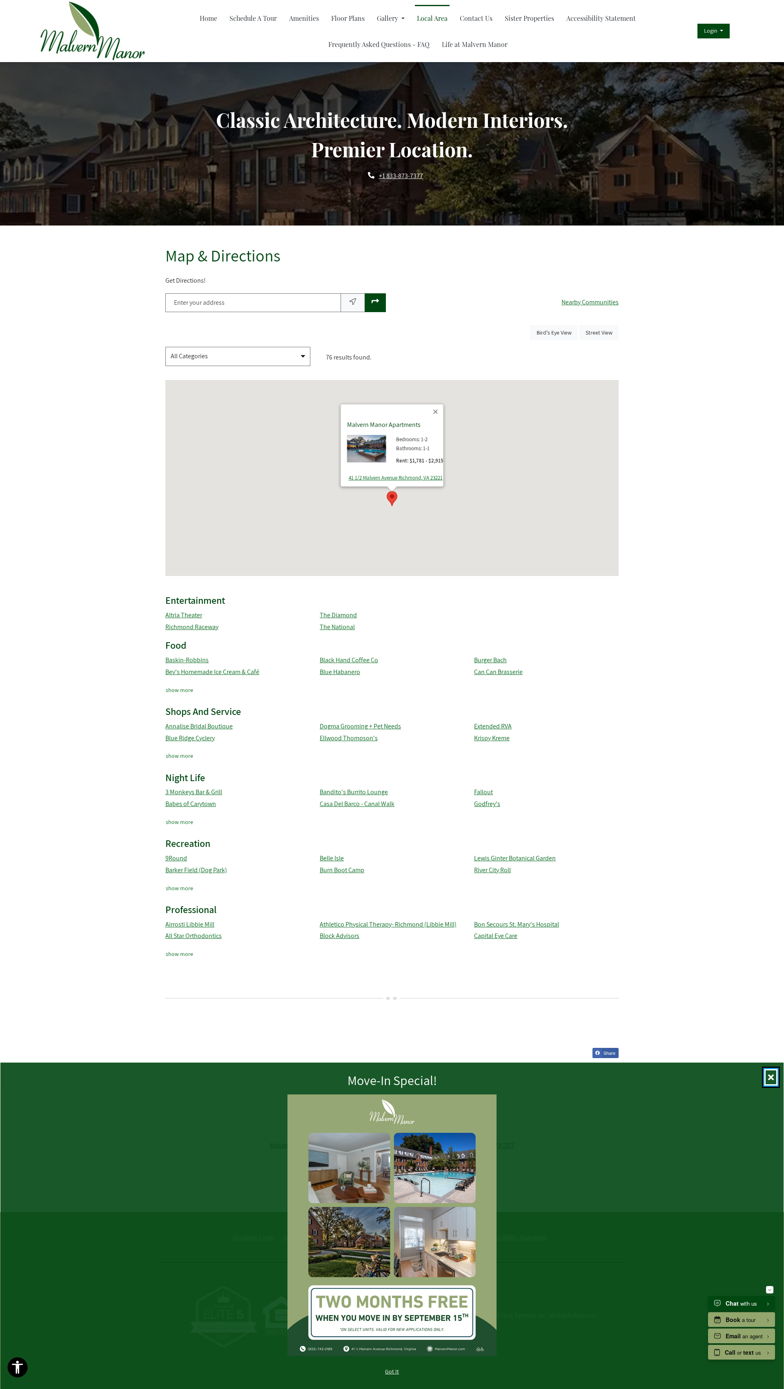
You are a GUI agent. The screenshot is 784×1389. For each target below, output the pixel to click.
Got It (392, 1371)
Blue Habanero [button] (340, 672)
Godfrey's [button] (487, 803)
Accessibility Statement (601, 18)
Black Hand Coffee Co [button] (349, 660)
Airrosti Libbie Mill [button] (189, 924)
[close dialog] (771, 1077)
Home (208, 18)
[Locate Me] (353, 303)
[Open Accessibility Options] (17, 1369)
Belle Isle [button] (332, 858)
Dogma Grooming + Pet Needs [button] (360, 726)
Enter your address (199, 302)
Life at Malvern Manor (475, 44)
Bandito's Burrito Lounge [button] (354, 792)
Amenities (304, 18)
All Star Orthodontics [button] (193, 935)
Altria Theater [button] (183, 615)
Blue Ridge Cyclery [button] (190, 738)
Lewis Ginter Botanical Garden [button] (515, 858)
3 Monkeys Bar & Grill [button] (193, 792)
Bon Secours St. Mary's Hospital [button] (516, 924)
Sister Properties (529, 18)
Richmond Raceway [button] (191, 627)
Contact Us (476, 18)
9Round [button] (176, 858)
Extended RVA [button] (493, 726)
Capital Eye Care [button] (495, 935)
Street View (602, 332)
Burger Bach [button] (490, 660)
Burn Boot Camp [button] (342, 870)
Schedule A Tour (253, 18)
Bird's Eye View (557, 332)
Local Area (432, 18)
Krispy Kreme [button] (492, 738)
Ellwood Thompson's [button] (349, 738)
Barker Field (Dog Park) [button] (196, 870)
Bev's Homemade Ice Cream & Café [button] (212, 672)
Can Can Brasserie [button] (498, 672)
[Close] (436, 412)
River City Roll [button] (492, 870)
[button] (713, 31)
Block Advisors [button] (339, 935)
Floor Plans (348, 18)
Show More (180, 690)
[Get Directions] (375, 303)
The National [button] (337, 627)
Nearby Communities (590, 302)
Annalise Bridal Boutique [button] (199, 726)
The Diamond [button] (338, 615)
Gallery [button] (388, 18)
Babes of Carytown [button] (190, 803)
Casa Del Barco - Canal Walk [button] (357, 803)
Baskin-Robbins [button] (187, 660)
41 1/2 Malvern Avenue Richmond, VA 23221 (396, 477)
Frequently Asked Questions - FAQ (379, 44)
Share (608, 1053)
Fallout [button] (483, 792)
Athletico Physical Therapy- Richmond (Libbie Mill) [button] (388, 924)
